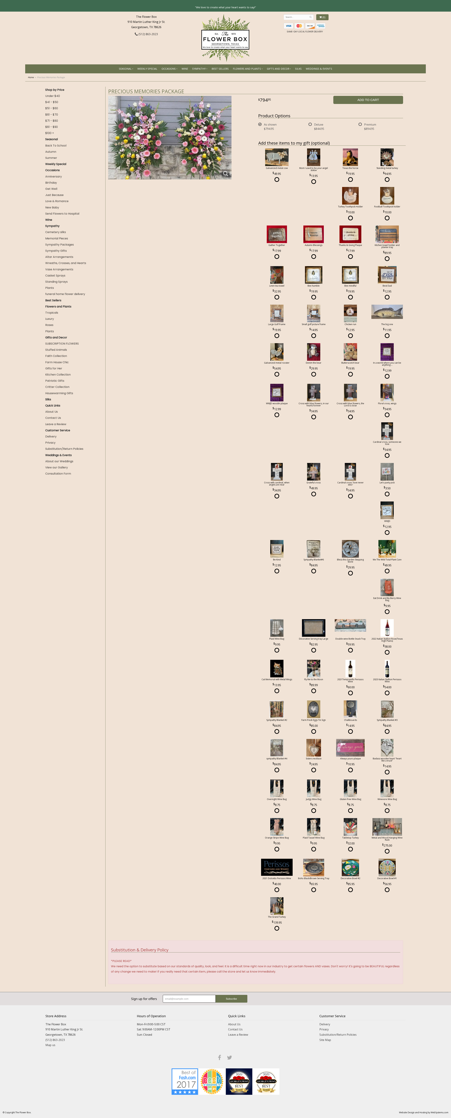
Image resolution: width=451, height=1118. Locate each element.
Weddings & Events (319, 68)
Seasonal (125, 68)
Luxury (49, 319)
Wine (185, 68)
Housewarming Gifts (59, 393)
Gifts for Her (53, 368)
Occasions (169, 68)
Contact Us (53, 418)
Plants (49, 288)
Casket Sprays (55, 276)
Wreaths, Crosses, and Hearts (65, 263)
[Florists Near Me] (185, 1081)
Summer (51, 158)
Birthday (51, 183)
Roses (49, 325)
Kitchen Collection (58, 375)
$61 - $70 (51, 115)
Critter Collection (57, 387)
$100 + (49, 133)
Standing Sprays (56, 282)
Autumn (50, 152)
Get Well (51, 189)
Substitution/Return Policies (64, 449)
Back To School (55, 146)
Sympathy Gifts (56, 251)
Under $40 (52, 96)
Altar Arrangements (59, 257)
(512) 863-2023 (148, 34)
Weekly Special (147, 68)
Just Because (54, 195)
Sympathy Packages (59, 245)
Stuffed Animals (56, 350)
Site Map (325, 1040)
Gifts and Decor (278, 68)
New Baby (52, 207)
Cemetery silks (55, 232)
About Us (51, 412)
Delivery (51, 436)
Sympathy (199, 68)
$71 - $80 (51, 121)
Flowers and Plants (247, 68)
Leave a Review (55, 424)
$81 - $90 (51, 127)
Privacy (50, 443)
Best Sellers (220, 68)
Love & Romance (57, 201)
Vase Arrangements (59, 269)
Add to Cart (368, 100)
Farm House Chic (57, 362)
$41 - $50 (51, 102)
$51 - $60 (51, 108)
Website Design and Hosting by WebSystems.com (423, 1112)
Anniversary (53, 176)
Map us (50, 1045)
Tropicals (51, 313)
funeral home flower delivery (65, 294)
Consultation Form (58, 474)
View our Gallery (56, 467)
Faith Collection (56, 356)
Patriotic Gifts (54, 381)
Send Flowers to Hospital (62, 214)
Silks (298, 68)
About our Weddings (59, 461)
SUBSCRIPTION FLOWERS (62, 344)
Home (31, 77)
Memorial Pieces (56, 238)
